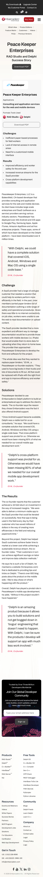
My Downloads (12, 4)
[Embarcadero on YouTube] (17, 870)
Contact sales (28, 834)
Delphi (5, 763)
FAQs (13, 34)
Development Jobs (9, 828)
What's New (12, 27)
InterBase (6, 770)
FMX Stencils (28, 789)
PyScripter (27, 792)
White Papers (7, 813)
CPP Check (27, 774)
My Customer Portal (16, 8)
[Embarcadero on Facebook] (13, 870)
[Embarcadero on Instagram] (29, 870)
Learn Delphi (28, 813)
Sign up (21, 722)
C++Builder (6, 767)
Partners (5, 820)
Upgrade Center (30, 4)
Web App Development (10, 843)
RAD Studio (7, 759)
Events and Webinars (10, 806)
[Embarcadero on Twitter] (21, 869)
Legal (25, 837)
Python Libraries (29, 796)
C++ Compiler (28, 767)
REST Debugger (29, 778)
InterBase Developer (31, 785)
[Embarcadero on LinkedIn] (25, 870)
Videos (32, 30)
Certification (6, 839)
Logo (25, 845)
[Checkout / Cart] (21, 12)
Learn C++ (27, 817)
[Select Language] (26, 12)
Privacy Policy (28, 841)
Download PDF (21, 67)
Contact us (27, 830)
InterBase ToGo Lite (30, 781)
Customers (23, 30)
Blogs (25, 806)
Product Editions (26, 27)
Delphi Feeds (28, 809)
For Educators (7, 835)
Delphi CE (27, 759)
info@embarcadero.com (11, 862)
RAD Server (7, 774)
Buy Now (29, 19)
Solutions (5, 831)
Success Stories (8, 817)
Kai (3, 778)
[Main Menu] (39, 20)
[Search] (17, 12)
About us (26, 826)
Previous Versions (25, 34)
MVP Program (7, 824)
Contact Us (32, 8)
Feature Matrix (10, 30)
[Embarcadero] (11, 19)
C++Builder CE (29, 763)
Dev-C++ (26, 770)
